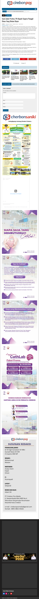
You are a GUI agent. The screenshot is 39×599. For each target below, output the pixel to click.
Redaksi (7, 25)
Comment (4, 92)
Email (4, 103)
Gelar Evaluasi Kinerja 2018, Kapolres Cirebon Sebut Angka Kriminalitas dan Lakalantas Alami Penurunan (24, 78)
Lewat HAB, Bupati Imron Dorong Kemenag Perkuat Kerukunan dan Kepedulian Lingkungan (15, 78)
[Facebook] (4, 594)
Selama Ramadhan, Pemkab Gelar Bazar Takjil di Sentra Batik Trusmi (32, 78)
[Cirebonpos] (19, 3)
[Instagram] (6, 594)
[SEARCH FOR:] (31, 11)
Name (4, 100)
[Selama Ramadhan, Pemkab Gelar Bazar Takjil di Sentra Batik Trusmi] (33, 73)
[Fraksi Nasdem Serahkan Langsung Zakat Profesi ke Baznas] (6, 73)
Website (4, 106)
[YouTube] (11, 594)
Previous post (16, 63)
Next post (23, 63)
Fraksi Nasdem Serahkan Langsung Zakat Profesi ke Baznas (6, 77)
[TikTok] (9, 594)
